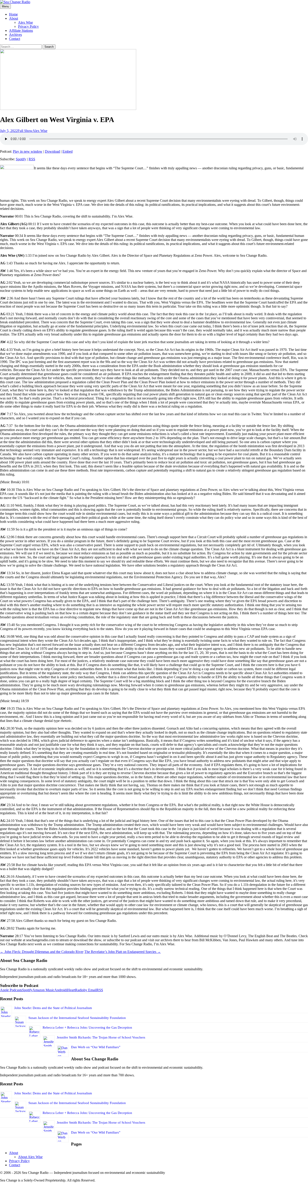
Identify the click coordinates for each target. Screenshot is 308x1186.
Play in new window (27, 151)
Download (52, 151)
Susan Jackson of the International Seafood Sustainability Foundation (77, 1018)
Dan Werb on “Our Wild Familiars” (95, 1047)
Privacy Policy (28, 26)
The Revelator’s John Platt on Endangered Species (122, 952)
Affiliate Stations (21, 30)
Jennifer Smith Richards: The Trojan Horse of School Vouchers (101, 1037)
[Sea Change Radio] (15, 2)
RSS (32, 159)
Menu (5, 6)
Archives (15, 34)
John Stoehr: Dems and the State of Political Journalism (53, 1008)
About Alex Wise (30, 1157)
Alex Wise (25, 22)
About (13, 18)
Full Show (25, 131)
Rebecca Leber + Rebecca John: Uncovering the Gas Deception (87, 1027)
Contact (14, 39)
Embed (67, 151)
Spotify (21, 159)
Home (13, 14)
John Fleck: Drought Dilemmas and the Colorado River (41, 952)
